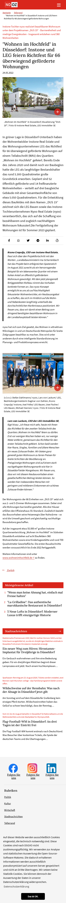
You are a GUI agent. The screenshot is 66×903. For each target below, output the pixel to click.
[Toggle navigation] (58, 4)
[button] (9, 240)
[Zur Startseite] (11, 4)
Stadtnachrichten (16, 631)
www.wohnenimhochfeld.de (17, 557)
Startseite (7, 13)
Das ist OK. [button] (33, 896)
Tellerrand (18, 13)
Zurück (10, 570)
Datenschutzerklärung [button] (16, 886)
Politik (7, 797)
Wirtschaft (9, 810)
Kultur (7, 803)
